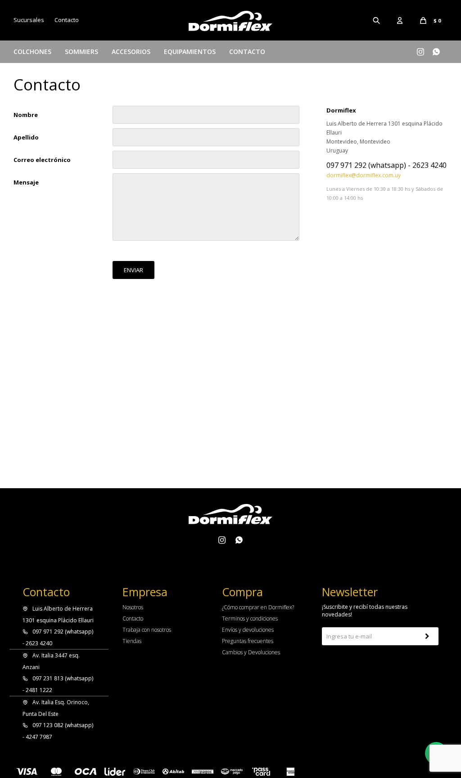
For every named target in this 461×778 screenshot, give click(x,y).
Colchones (32, 51)
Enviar (133, 270)
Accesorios (131, 51)
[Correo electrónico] (206, 160)
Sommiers (81, 51)
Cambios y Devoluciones (251, 652)
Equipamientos (190, 51)
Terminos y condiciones (250, 618)
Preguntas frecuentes (247, 641)
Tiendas (131, 641)
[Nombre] (206, 115)
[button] (377, 20)
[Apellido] (206, 137)
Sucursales (29, 20)
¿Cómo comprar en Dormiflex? (258, 607)
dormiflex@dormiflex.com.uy (363, 175)
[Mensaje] (206, 238)
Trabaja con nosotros (146, 630)
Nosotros (132, 607)
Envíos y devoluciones (248, 630)
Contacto (247, 51)
